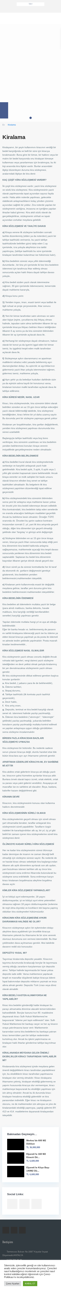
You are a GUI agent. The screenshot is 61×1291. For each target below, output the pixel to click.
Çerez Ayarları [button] (12, 1283)
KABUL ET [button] (30, 1283)
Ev (3, 125)
